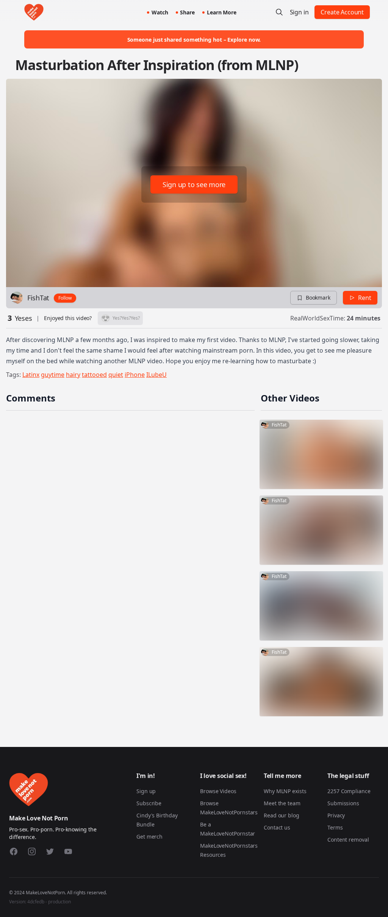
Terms (335, 827)
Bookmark (318, 297)
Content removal (348, 839)
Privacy (336, 815)
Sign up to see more (194, 184)
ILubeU (156, 374)
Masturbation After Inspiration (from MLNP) (156, 65)
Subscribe (148, 803)
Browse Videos (218, 791)
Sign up (146, 791)
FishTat (38, 297)
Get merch (149, 836)
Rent (364, 298)
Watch (160, 12)
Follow (65, 298)
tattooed (94, 374)
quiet (115, 374)
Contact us (277, 827)
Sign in (299, 12)
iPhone (135, 374)
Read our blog (281, 815)
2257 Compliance (349, 791)
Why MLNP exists (285, 791)
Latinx (30, 374)
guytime (52, 374)
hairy (73, 374)
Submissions (343, 803)
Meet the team (282, 803)
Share (187, 12)
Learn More (221, 12)
